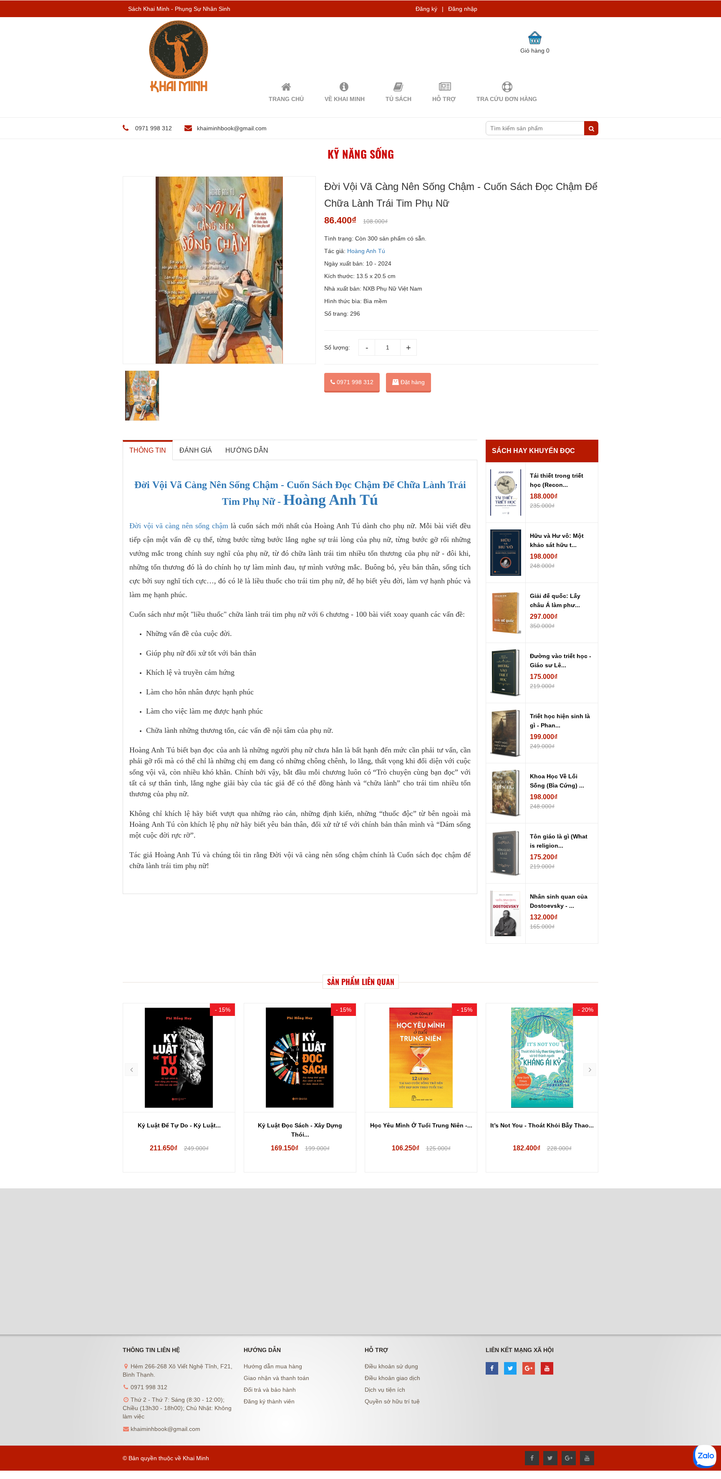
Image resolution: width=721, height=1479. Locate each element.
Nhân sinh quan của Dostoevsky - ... (558, 901)
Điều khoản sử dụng (391, 1366)
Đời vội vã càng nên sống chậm (178, 526)
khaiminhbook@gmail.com (232, 128)
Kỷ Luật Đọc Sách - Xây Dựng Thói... (179, 1130)
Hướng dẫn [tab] (246, 450)
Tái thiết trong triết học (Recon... (556, 480)
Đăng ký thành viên (269, 1401)
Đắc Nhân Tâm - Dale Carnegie (542, 1125)
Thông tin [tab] (147, 450)
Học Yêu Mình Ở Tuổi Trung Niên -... (300, 1125)
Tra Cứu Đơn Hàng (506, 99)
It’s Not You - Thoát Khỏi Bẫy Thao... (421, 1125)
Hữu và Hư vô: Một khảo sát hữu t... (557, 540)
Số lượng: (337, 347)
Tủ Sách (398, 99)
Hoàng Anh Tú (366, 251)
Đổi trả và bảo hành (270, 1389)
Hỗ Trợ (444, 99)
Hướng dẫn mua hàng (273, 1366)
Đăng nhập (462, 8)
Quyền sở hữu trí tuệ (392, 1401)
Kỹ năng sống (361, 154)
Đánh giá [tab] (195, 450)
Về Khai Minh (345, 99)
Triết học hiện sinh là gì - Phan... (560, 721)
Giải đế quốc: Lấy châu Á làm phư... (555, 600)
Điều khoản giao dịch (392, 1378)
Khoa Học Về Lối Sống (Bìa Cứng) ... (557, 781)
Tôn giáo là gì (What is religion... (558, 841)
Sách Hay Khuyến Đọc (533, 450)
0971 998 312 (354, 382)
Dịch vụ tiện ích (385, 1389)
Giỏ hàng (535, 50)
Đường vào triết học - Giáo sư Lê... (560, 661)
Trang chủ (286, 99)
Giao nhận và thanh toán (276, 1378)
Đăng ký (426, 8)
